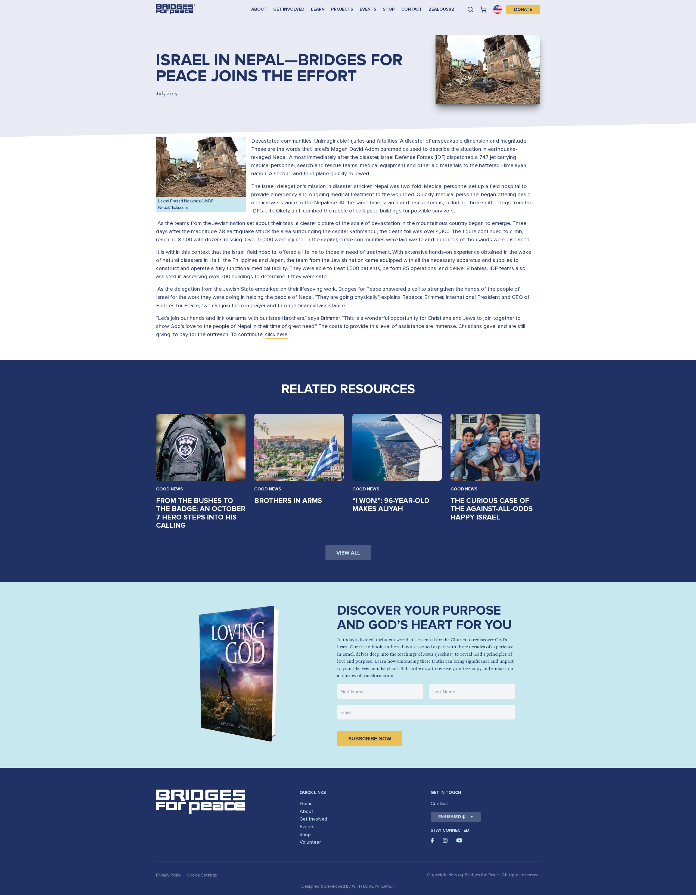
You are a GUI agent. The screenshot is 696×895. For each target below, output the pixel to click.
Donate (523, 9)
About (259, 9)
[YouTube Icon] (459, 840)
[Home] (175, 9)
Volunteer (310, 842)
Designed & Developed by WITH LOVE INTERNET (348, 886)
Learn (318, 9)
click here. (276, 334)
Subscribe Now (369, 739)
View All (348, 553)
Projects (342, 9)
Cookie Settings (202, 875)
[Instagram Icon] (445, 840)
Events (368, 9)
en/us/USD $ (451, 816)
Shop (389, 9)
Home (306, 803)
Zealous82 (441, 9)
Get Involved (288, 9)
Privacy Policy (168, 875)
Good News (169, 489)
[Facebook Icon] (432, 840)
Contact (411, 9)
